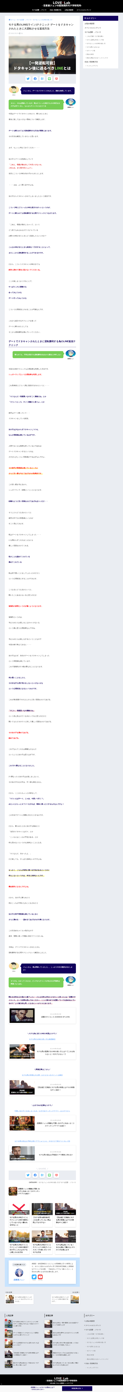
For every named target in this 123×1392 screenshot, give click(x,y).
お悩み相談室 (69, 10)
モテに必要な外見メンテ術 (95, 40)
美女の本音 (90, 54)
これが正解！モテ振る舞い (95, 36)
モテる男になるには (92, 47)
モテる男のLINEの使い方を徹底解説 (42, 1039)
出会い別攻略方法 (55, 10)
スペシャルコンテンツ (84, 10)
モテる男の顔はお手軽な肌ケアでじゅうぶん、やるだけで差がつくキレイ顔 (42, 1141)
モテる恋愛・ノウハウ (39, 10)
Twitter (34, 1280)
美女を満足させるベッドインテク (97, 58)
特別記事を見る (76, 1388)
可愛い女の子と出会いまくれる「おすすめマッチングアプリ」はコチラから (42, 1111)
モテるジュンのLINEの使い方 (49, 1182)
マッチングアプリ (92, 66)
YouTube (40, 1280)
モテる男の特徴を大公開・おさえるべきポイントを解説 (42, 1075)
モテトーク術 (90, 50)
